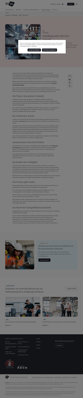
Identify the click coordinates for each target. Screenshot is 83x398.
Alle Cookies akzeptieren (49, 50)
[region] (42, 47)
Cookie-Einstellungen (34, 50)
